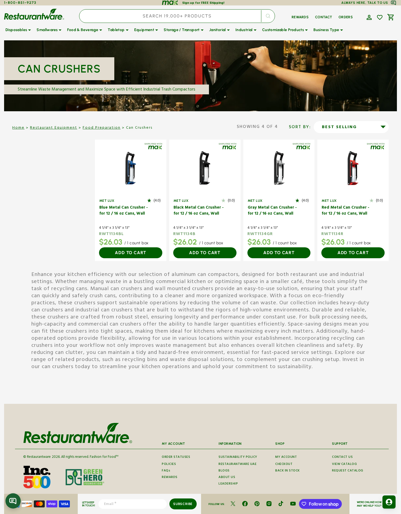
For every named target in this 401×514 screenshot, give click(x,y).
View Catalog (344, 464)
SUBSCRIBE (183, 504)
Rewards (170, 477)
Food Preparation (102, 128)
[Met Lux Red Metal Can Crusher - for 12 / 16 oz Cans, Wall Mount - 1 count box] (353, 168)
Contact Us (342, 457)
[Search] (268, 16)
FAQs (166, 471)
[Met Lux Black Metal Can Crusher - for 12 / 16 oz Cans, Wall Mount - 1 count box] (205, 168)
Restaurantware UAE (237, 464)
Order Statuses (176, 457)
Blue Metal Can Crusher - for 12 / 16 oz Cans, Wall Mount (123, 211)
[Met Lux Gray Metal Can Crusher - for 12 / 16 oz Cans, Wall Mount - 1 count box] (279, 168)
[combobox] (177, 16)
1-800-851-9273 (20, 3)
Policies (169, 464)
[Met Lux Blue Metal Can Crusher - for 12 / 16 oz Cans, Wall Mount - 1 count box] (130, 168)
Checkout (283, 464)
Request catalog (347, 471)
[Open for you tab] (389, 502)
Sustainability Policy (238, 457)
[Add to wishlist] (379, 17)
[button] (369, 17)
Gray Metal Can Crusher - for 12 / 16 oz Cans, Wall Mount (272, 211)
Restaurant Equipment (53, 128)
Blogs (224, 471)
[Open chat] (13, 501)
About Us (227, 477)
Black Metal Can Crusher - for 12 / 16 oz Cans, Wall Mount (198, 211)
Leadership (228, 484)
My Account (286, 457)
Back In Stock (287, 471)
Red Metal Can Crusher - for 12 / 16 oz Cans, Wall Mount (345, 211)
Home (18, 128)
